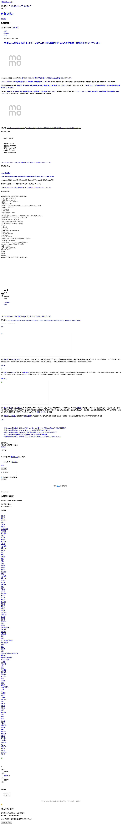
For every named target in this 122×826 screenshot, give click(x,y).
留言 (16, 457)
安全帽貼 (3, 533)
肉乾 (2, 561)
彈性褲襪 (3, 712)
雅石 (2, 636)
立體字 (3, 680)
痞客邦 (13, 457)
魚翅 (2, 574)
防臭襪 (3, 527)
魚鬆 (2, 378)
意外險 (3, 625)
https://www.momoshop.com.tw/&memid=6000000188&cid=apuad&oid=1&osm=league (27, 176)
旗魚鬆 (79, 408)
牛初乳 (3, 619)
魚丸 (2, 563)
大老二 (3, 716)
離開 (10, 822)
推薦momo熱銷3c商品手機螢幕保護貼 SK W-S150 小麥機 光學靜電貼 (25, 434)
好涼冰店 (3, 531)
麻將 (2, 714)
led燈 (2, 689)
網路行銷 (3, 742)
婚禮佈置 (3, 672)
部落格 (6, 33)
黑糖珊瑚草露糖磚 (6, 657)
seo (2, 744)
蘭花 (2, 638)
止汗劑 (3, 539)
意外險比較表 (5, 627)
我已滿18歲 (4, 822)
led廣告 (3, 693)
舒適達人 (13, 416)
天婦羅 (3, 565)
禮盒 (37, 412)
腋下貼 (3, 537)
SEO (2, 666)
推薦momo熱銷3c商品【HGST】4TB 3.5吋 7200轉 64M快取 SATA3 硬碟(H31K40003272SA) (32, 436)
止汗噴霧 (3, 542)
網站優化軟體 (5, 660)
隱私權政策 (71, 801)
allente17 (3, 447)
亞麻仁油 (3, 614)
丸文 (5, 378)
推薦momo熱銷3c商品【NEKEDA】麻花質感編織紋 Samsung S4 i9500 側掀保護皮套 (30, 432)
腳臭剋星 (16, 359)
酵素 (2, 623)
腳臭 (2, 522)
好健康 (3, 610)
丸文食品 (18, 408)
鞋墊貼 (3, 544)
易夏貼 (3, 535)
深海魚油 (3, 621)
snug (2, 326)
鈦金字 (3, 695)
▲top (2, 465)
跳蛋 (2, 729)
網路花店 (3, 670)
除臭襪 (6, 359)
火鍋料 (3, 567)
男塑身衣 (25, 372)
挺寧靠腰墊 (4, 642)
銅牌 (2, 683)
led (1, 691)
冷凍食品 (3, 572)
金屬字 (3, 685)
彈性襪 (3, 708)
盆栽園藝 (3, 634)
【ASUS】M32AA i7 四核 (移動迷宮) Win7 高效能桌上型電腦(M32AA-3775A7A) (47, 78)
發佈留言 (3, 479)
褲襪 (2, 710)
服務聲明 (78, 801)
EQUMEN (4, 752)
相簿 (5, 31)
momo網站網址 (5, 173)
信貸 (2, 419)
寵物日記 (15, 27)
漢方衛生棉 (27, 416)
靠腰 (2, 645)
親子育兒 (15, 462)
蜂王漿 (3, 617)
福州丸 (3, 569)
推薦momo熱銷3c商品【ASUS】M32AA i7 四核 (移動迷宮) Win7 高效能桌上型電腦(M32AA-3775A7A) (52, 43)
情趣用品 (3, 725)
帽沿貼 (3, 518)
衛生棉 (6, 416)
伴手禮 (43, 412)
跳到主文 (3, 19)
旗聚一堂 (3, 548)
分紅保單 (3, 629)
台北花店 (3, 676)
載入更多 (3, 468)
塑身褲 (3, 750)
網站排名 (3, 664)
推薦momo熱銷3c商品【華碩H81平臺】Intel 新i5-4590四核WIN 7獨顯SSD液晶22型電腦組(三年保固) (35, 428)
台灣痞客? (7, 13)
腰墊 (2, 647)
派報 (2, 678)
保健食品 (3, 612)
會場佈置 (3, 674)
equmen (13, 372)
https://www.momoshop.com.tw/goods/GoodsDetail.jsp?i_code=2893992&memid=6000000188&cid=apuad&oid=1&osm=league (44, 128)
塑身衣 (3, 365)
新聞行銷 (3, 746)
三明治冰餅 (4, 529)
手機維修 (3, 734)
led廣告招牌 (4, 687)
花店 (2, 668)
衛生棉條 (3, 738)
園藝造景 (3, 632)
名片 (5, 35)
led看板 (3, 697)
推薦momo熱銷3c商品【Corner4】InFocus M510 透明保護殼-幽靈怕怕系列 (27, 430)
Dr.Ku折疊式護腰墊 (7, 640)
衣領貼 (3, 516)
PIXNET (48, 801)
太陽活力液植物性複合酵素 (9, 653)
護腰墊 (3, 649)
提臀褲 (3, 754)
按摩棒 (3, 727)
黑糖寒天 (3, 655)
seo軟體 (3, 662)
